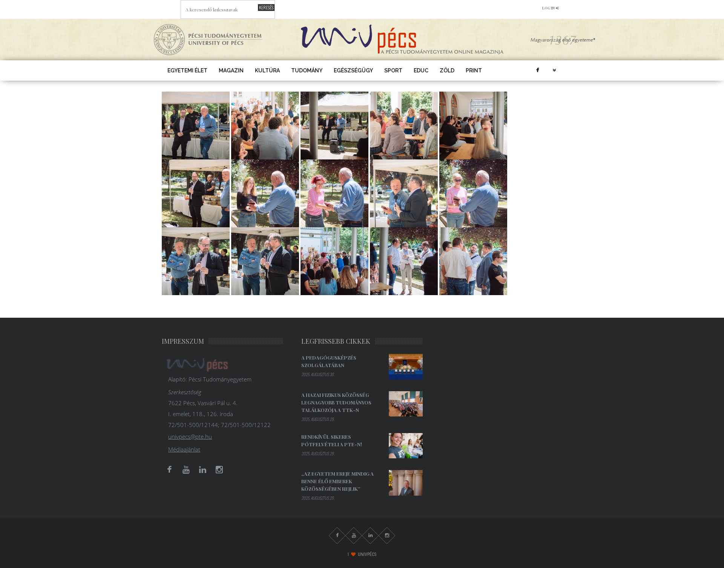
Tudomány (306, 70)
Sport (393, 70)
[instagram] (219, 469)
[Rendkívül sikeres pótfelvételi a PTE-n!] (406, 446)
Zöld (447, 70)
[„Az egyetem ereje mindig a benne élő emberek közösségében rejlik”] (406, 483)
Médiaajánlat (184, 449)
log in (548, 8)
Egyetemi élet (187, 70)
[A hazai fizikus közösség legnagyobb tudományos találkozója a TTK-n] (406, 404)
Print (474, 70)
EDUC (421, 70)
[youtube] (185, 469)
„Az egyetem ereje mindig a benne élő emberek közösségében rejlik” (337, 481)
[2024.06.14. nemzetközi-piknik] (196, 125)
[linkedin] (202, 469)
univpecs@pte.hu (190, 436)
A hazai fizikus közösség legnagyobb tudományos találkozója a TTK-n (336, 402)
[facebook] (537, 70)
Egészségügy (353, 70)
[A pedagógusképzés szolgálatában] (406, 367)
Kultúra (267, 70)
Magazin (231, 70)
